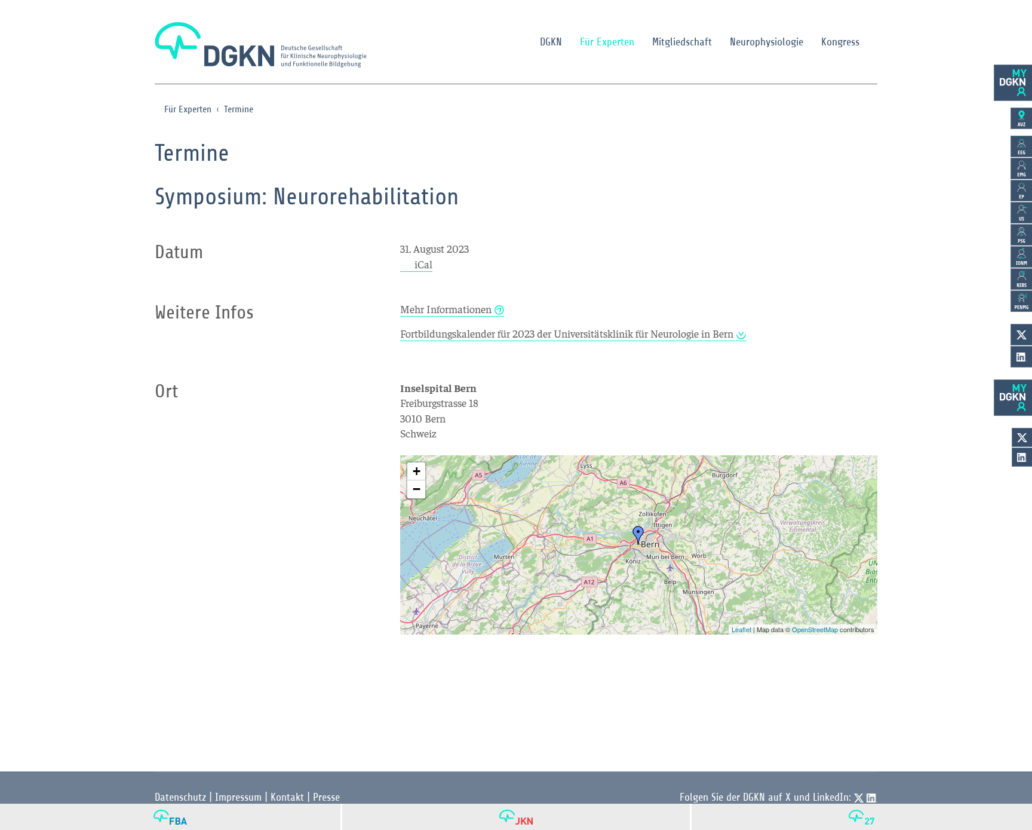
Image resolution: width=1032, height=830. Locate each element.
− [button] (416, 489)
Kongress (840, 42)
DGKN (551, 42)
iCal (423, 264)
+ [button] (416, 471)
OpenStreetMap (815, 629)
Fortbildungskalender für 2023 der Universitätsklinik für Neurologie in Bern (566, 333)
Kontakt (287, 797)
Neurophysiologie (766, 42)
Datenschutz (180, 797)
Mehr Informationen (446, 309)
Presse (326, 797)
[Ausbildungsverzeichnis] (1021, 118)
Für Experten (607, 42)
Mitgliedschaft (682, 42)
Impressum (238, 797)
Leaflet (741, 629)
